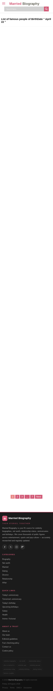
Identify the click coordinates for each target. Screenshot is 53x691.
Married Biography (15, 680)
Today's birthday (9, 603)
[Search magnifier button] (46, 9)
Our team (6, 635)
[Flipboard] (22, 547)
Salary (4, 611)
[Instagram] (16, 547)
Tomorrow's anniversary (11, 599)
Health (4, 615)
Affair (4, 583)
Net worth (6, 563)
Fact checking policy (10, 643)
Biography (6, 559)
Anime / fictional (9, 619)
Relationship (7, 579)
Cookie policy (7, 651)
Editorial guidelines (10, 639)
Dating (4, 571)
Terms (12, 688)
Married (24, 4)
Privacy (5, 688)
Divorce (5, 575)
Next (38, 497)
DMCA (19, 688)
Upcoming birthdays (10, 607)
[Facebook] (4, 547)
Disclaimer (28, 688)
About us (6, 631)
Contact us (6, 647)
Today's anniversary (10, 595)
